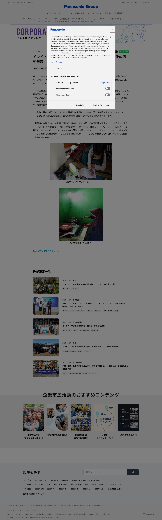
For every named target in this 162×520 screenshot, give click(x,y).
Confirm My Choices (101, 105)
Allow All (58, 68)
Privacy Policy (79, 53)
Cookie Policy (66, 53)
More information (57, 62)
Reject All (80, 105)
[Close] (112, 29)
